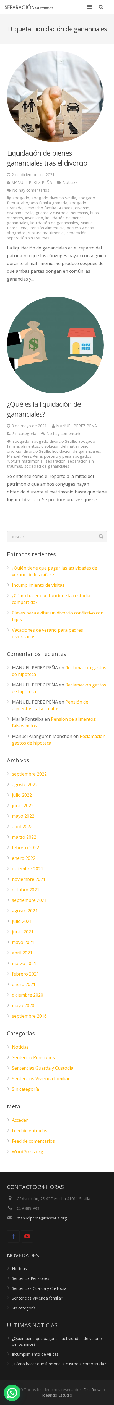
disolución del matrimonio (65, 446)
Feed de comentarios (33, 1141)
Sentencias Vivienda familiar (41, 1078)
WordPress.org (27, 1152)
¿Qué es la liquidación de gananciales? (44, 409)
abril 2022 (22, 827)
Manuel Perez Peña (24, 456)
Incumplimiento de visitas (38, 585)
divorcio (82, 207)
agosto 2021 (25, 911)
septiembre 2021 (29, 900)
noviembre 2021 (28, 879)
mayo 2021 (23, 942)
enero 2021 (23, 984)
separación (77, 232)
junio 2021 (22, 932)
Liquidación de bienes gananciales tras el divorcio (47, 158)
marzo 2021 (24, 963)
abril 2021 (22, 953)
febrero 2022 (25, 848)
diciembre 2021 (27, 869)
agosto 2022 (25, 784)
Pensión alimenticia (47, 227)
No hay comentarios (30, 190)
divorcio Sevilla (20, 212)
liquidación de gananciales (54, 222)
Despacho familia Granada (49, 207)
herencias (79, 212)
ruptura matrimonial (46, 232)
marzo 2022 (24, 837)
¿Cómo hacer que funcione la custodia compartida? (59, 1364)
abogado (20, 197)
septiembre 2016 (29, 1016)
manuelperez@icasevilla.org (42, 1218)
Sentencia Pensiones (33, 1057)
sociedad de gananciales (46, 466)
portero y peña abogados (67, 456)
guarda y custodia (52, 212)
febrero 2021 (25, 974)
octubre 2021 (25, 890)
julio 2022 (22, 795)
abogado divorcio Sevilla (54, 197)
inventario (34, 217)
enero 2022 (23, 858)
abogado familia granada (44, 202)
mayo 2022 (23, 816)
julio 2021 (22, 921)
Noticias (70, 182)
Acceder (20, 1120)
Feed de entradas (29, 1131)
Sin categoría (24, 433)
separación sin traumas (28, 237)
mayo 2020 (23, 1005)
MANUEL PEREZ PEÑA (31, 182)
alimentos (30, 446)
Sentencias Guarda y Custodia (42, 1068)
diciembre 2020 (27, 995)
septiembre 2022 (29, 774)
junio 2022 (22, 805)
